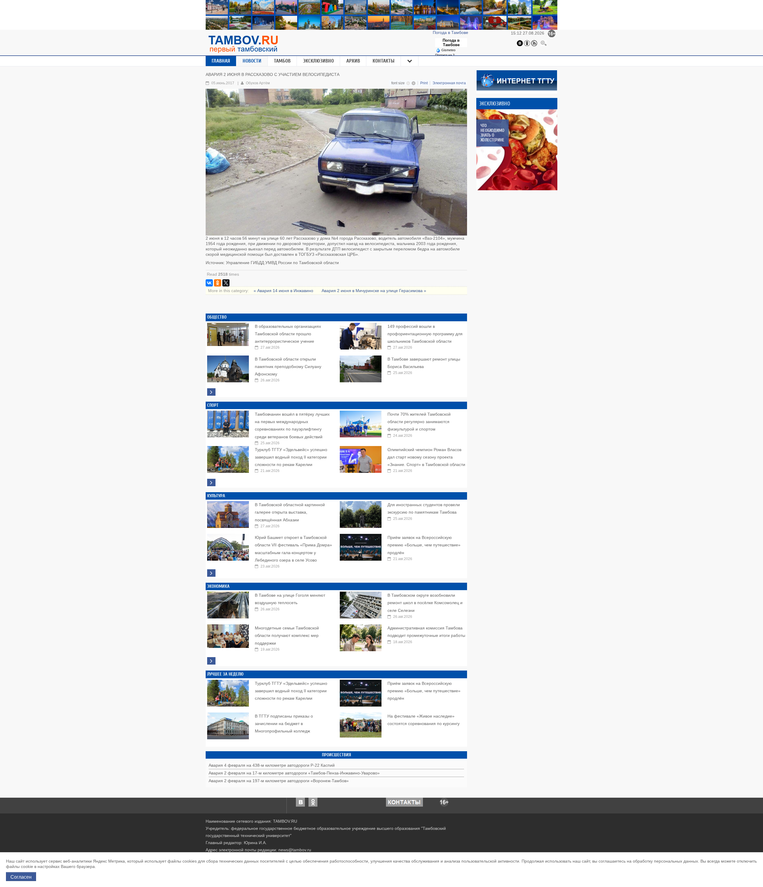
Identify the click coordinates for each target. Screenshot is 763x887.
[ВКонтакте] (209, 282)
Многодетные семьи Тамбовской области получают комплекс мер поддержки (287, 635)
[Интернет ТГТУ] (517, 79)
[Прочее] (409, 61)
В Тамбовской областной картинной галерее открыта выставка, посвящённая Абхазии (290, 512)
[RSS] (534, 42)
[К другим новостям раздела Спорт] (211, 482)
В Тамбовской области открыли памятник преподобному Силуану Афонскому (288, 366)
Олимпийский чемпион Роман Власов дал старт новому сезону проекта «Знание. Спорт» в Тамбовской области (426, 457)
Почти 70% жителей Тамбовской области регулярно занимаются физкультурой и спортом (419, 421)
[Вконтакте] (520, 42)
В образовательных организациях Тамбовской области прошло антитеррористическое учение (288, 334)
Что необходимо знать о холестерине (492, 132)
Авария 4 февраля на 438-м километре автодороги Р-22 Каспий (272, 765)
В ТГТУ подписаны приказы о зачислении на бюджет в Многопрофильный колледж (284, 723)
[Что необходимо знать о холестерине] (516, 149)
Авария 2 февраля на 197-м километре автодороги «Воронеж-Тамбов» (279, 780)
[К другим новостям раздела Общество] (211, 392)
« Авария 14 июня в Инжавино (284, 290)
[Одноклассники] (527, 42)
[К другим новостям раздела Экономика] (211, 661)
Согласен (21, 876)
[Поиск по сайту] (544, 42)
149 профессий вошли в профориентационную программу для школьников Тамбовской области (425, 334)
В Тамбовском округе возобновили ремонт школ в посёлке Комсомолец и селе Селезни (425, 602)
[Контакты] (404, 801)
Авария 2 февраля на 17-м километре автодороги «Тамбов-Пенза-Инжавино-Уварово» (294, 773)
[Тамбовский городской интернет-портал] (243, 44)
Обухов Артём (258, 83)
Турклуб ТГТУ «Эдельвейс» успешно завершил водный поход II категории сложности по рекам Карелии (291, 457)
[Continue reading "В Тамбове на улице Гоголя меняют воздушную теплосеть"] (228, 603)
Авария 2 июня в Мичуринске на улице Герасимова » (374, 290)
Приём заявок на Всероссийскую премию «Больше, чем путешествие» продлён (423, 545)
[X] (225, 282)
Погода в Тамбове (451, 32)
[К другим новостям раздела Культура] (211, 573)
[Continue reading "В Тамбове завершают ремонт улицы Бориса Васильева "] (361, 367)
